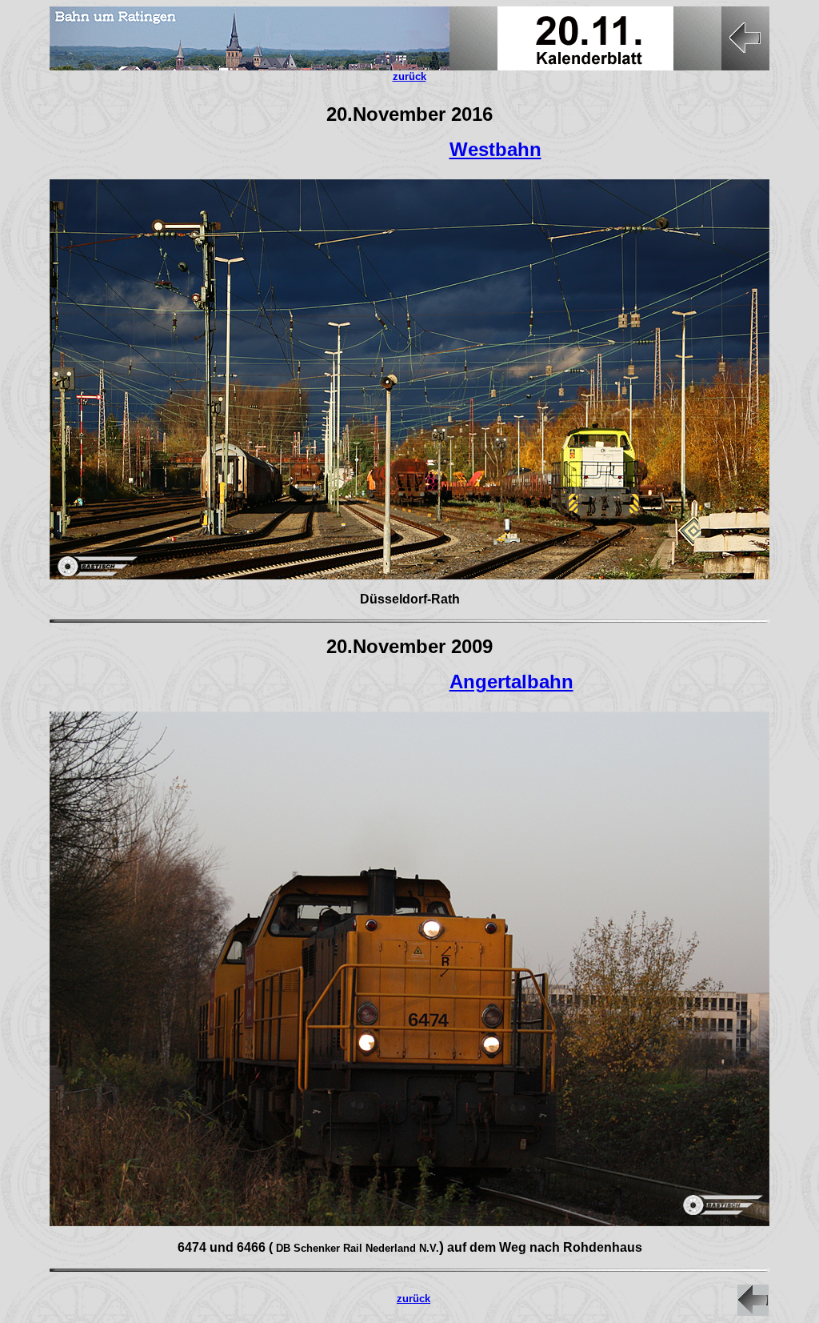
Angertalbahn (511, 681)
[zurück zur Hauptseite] (753, 1311)
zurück (413, 1299)
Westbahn (495, 149)
